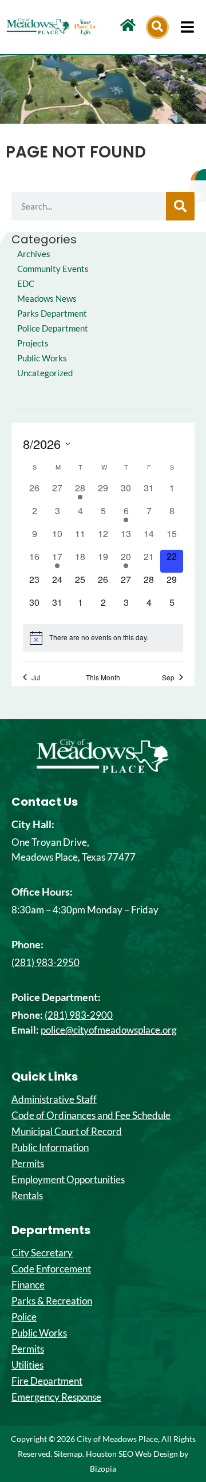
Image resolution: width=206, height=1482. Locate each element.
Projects (33, 343)
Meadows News (47, 299)
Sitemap (68, 1454)
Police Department (52, 328)
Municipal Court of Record (66, 1131)
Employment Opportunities (68, 1179)
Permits (27, 1163)
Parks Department (52, 313)
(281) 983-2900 (79, 1015)
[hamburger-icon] (187, 27)
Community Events (53, 269)
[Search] (180, 206)
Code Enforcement (51, 1269)
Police (24, 1317)
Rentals (27, 1195)
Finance (28, 1285)
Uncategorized (45, 373)
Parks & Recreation (51, 1301)
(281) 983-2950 (45, 962)
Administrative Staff (54, 1099)
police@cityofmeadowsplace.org (109, 1030)
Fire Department (46, 1381)
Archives (33, 254)
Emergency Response (56, 1397)
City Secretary (42, 1253)
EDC (25, 284)
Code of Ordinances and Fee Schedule (91, 1115)
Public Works (42, 358)
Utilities (27, 1365)
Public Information (50, 1147)
